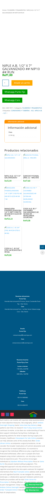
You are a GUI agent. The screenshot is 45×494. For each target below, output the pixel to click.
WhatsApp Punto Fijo (35, 484)
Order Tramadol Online (8, 490)
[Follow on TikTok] (12, 414)
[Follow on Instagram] (3, 414)
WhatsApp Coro (34, 490)
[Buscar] (33, 4)
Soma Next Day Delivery (28, 425)
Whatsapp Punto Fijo (14, 91)
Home (4, 10)
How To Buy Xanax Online (32, 428)
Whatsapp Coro (12, 100)
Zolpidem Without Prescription (21, 461)
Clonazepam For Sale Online (25, 438)
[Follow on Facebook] (7, 414)
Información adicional (16, 122)
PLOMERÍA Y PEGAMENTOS (17, 10)
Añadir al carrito (22, 82)
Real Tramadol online (21, 472)
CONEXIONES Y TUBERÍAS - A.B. (22, 111)
